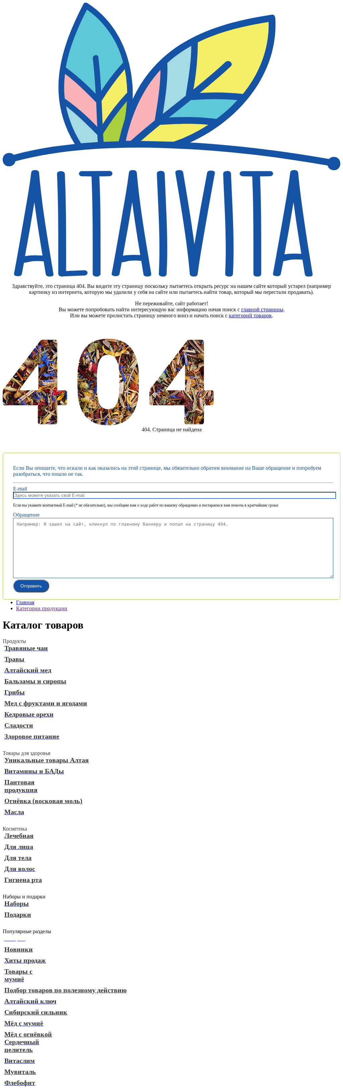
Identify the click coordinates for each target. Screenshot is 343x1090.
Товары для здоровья (26, 753)
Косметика (15, 829)
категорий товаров (250, 315)
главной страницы (262, 309)
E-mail (20, 489)
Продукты (14, 641)
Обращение (26, 515)
